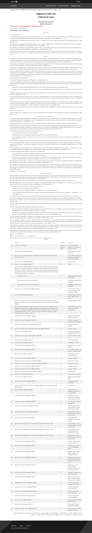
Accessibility (14, 525)
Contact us (28, 525)
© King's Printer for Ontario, (19, 528)
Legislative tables (75, 6)
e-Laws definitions (64, 6)
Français (78, 1)
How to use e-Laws (51, 6)
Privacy (21, 525)
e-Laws (13, 6)
